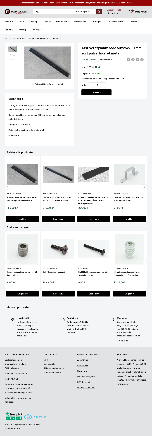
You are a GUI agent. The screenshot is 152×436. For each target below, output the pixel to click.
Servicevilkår (50, 364)
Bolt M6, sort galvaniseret (54, 272)
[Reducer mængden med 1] (91, 85)
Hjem (7, 38)
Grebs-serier (61, 21)
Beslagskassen (88, 59)
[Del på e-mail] (142, 59)
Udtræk (133, 21)
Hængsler (97, 21)
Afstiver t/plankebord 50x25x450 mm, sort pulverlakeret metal (21, 198)
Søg (46, 359)
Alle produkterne (18, 38)
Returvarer (82, 371)
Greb (46, 21)
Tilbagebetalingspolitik (55, 368)
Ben (22, 21)
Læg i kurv (96, 92)
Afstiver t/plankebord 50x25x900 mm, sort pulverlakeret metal (57, 198)
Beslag (34, 21)
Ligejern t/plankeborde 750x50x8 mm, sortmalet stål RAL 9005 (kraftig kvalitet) (93, 200)
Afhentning (82, 359)
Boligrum (9, 21)
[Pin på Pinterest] (133, 59)
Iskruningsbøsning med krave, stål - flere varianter (22, 273)
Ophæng (9, 29)
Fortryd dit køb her (53, 372)
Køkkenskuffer (116, 21)
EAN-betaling (83, 381)
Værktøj (36, 29)
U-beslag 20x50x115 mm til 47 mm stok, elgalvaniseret (128, 198)
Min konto (112, 13)
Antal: (84, 85)
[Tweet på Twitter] (137, 59)
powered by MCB (13, 428)
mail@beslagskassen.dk (16, 373)
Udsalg (22, 29)
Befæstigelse (80, 21)
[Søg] (99, 11)
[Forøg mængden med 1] (103, 85)
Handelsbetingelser (86, 376)
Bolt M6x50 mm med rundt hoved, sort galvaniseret (93, 273)
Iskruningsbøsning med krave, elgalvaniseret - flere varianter (127, 273)
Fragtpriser (82, 365)
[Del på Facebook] (128, 59)
